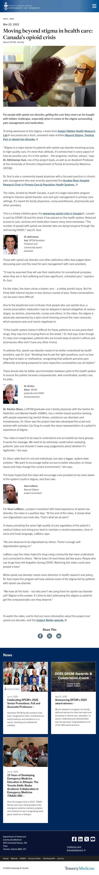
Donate (6, 858)
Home (5, 19)
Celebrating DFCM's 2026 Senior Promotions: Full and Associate (23, 703)
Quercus (60, 858)
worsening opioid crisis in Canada (62, 213)
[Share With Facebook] (41, 636)
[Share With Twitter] (49, 636)
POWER (23, 858)
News (12, 19)
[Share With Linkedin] (57, 636)
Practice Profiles (34, 858)
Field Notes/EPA (49, 858)
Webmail (14, 858)
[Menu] (94, 6)
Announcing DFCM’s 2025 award (71, 701)
